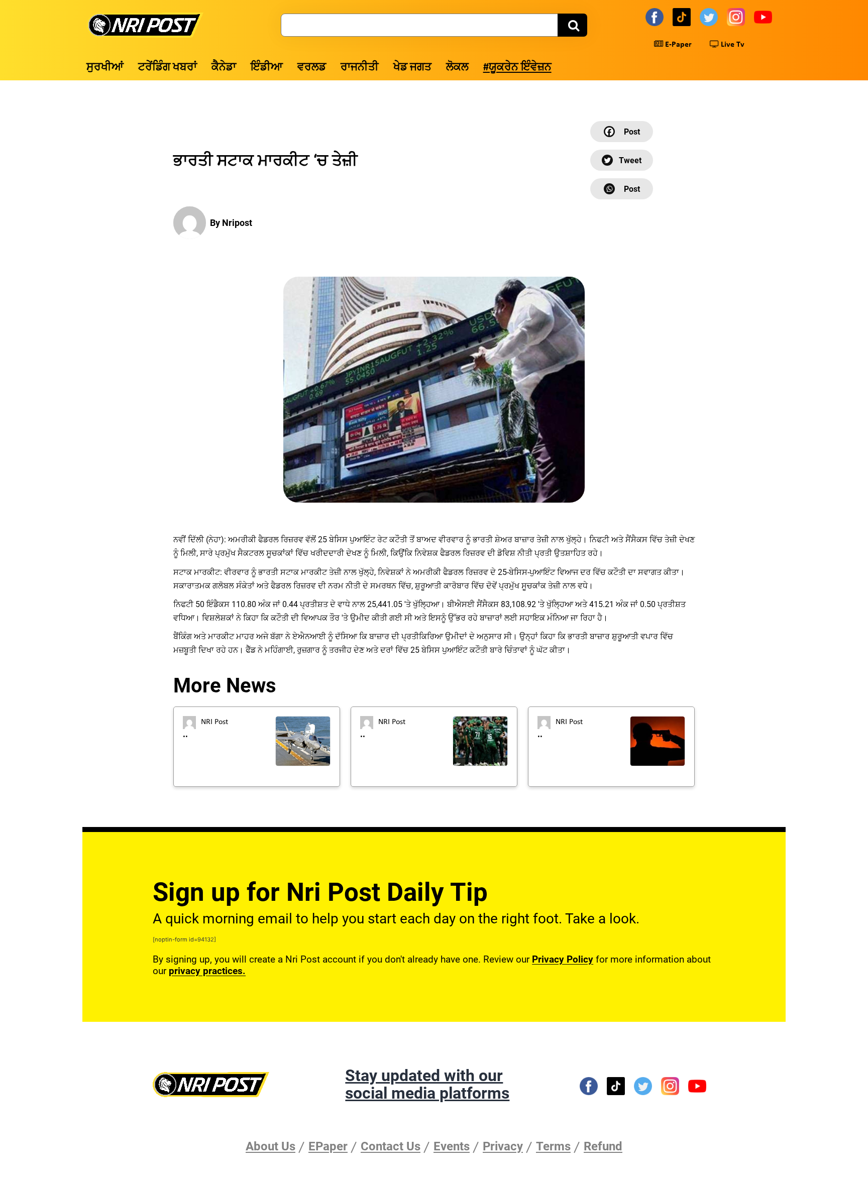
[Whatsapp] (621, 188)
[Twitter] (710, 16)
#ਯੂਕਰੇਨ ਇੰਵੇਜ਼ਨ (517, 67)
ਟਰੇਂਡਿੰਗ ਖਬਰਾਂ (167, 67)
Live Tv (731, 45)
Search (572, 25)
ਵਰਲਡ (311, 67)
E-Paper (677, 45)
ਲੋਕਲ (457, 67)
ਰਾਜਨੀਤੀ (360, 67)
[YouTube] (764, 16)
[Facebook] (656, 16)
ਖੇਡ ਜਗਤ (412, 67)
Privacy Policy (562, 959)
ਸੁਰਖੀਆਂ (105, 67)
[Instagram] (737, 16)
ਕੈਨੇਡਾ (223, 67)
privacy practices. (207, 971)
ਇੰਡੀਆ (267, 67)
